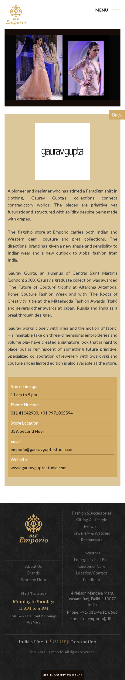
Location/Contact (91, 573)
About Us (33, 566)
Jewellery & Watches (91, 533)
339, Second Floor (27, 431)
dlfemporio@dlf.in (99, 618)
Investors (91, 552)
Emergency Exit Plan (92, 559)
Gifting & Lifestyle (91, 519)
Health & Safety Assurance (62, 675)
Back (117, 114)
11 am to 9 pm (24, 394)
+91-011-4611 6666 (99, 612)
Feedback (91, 579)
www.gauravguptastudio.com (38, 467)
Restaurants (91, 539)
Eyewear (91, 526)
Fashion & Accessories (91, 513)
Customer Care (91, 566)
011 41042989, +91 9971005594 (42, 412)
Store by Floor (33, 579)
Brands (33, 573)
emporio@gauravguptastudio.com (43, 449)
